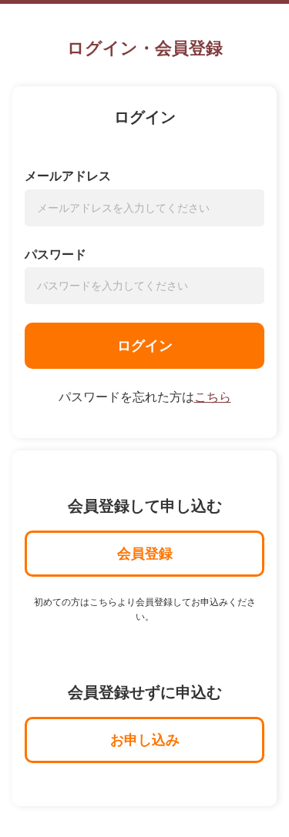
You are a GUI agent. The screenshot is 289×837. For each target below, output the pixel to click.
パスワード (55, 254)
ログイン (145, 345)
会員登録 (145, 553)
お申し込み (145, 740)
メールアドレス (68, 175)
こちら (212, 396)
